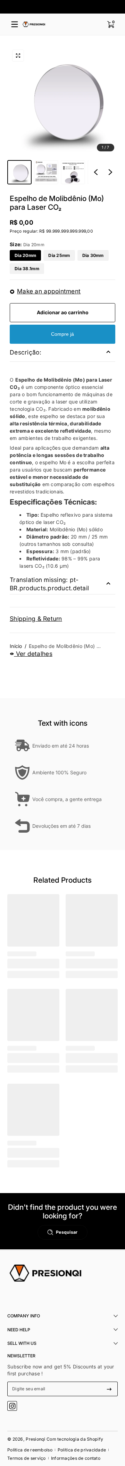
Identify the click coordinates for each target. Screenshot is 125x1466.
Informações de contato (75, 1458)
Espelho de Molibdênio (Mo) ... (65, 646)
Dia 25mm (59, 255)
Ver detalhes (33, 653)
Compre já (62, 334)
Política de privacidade (82, 1449)
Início (16, 646)
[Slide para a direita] (110, 172)
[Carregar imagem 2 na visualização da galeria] (46, 172)
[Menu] (14, 24)
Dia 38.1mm (27, 268)
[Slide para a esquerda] (96, 172)
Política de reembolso (29, 1449)
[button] (110, 24)
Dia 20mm (25, 255)
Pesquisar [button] (67, 1232)
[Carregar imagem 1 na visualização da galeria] (19, 172)
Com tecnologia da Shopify (75, 1439)
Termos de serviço (26, 1458)
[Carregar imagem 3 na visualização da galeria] (73, 172)
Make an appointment (49, 291)
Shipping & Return (36, 618)
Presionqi (35, 1439)
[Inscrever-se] (109, 1389)
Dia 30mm (93, 255)
